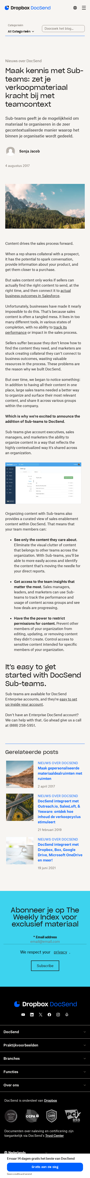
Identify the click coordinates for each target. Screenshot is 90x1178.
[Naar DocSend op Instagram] (58, 1016)
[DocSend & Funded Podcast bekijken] (67, 1016)
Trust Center (54, 1135)
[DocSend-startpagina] (45, 1004)
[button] (45, 1167)
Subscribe (45, 966)
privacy (60, 952)
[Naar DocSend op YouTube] (23, 1016)
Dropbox (50, 1100)
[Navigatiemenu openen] (84, 7)
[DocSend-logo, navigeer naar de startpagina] (27, 7)
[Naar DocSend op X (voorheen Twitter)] (40, 1016)
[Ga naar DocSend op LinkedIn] (32, 1016)
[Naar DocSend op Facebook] (49, 1016)
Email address (45, 937)
